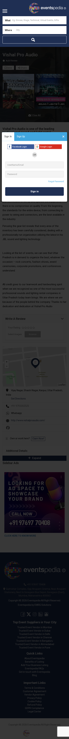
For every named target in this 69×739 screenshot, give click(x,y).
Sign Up (21, 136)
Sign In (8, 136)
